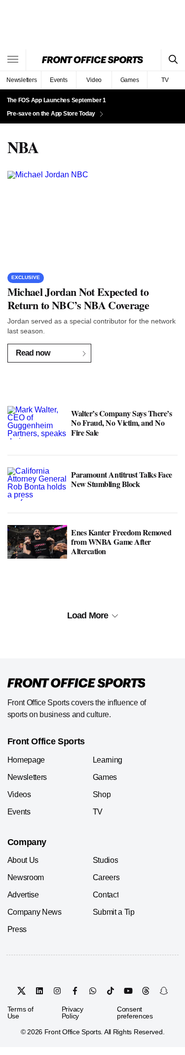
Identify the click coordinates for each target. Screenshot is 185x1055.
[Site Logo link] (92, 59)
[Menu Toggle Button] (13, 60)
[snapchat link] (164, 991)
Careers (106, 877)
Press (17, 929)
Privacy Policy (72, 1012)
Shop (102, 794)
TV (165, 80)
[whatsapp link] (93, 991)
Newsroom (25, 877)
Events (59, 80)
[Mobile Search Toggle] (173, 60)
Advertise (23, 895)
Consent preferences (135, 1012)
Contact (106, 895)
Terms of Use (20, 1012)
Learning (107, 760)
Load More (87, 615)
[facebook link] (75, 991)
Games (129, 80)
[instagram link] (57, 991)
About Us (22, 860)
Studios (105, 860)
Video (94, 80)
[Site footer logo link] (76, 683)
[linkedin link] (39, 991)
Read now (33, 353)
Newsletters (21, 80)
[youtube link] (128, 991)
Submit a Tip (114, 912)
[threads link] (146, 991)
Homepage (26, 760)
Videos (19, 794)
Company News (34, 912)
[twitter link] (22, 991)
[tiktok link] (110, 991)
